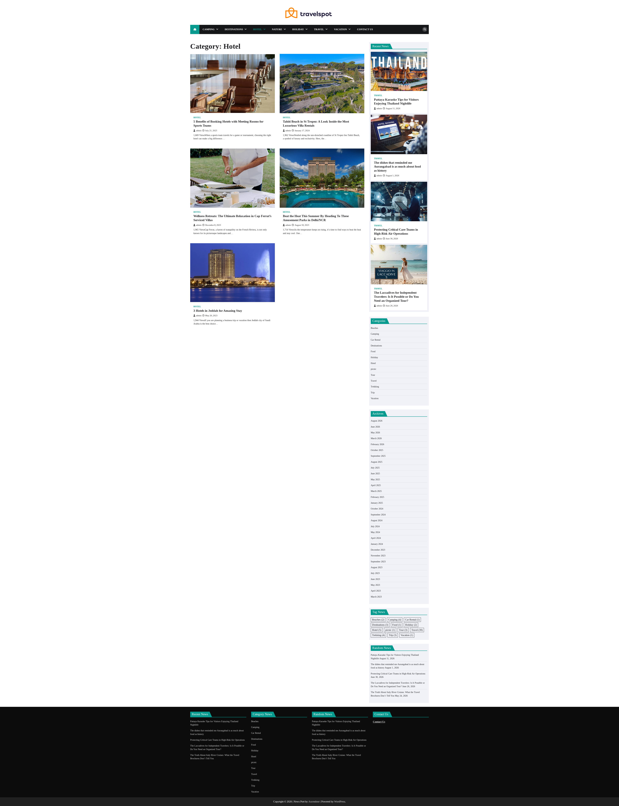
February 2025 (377, 497)
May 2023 (375, 585)
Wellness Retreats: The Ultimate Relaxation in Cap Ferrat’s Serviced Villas (232, 218)
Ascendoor (313, 801)
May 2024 (375, 532)
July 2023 (375, 573)
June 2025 (375, 473)
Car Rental (375, 339)
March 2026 (376, 438)
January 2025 (377, 503)
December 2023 (378, 549)
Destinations (234, 29)
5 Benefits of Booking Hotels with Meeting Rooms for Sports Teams (228, 123)
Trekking (375, 386)
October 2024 (377, 508)
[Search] (424, 29)
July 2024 (375, 526)
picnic (373, 369)
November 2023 (378, 555)
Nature (277, 29)
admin (198, 130)
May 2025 (375, 479)
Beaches (374, 328)
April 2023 (376, 590)
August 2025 (376, 462)
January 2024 (377, 544)
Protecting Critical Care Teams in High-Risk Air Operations (396, 231)
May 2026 (375, 432)
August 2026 (376, 420)
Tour (373, 375)
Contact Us (365, 29)
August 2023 (376, 567)
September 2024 (378, 514)
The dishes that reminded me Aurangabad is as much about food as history (397, 166)
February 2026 (377, 444)
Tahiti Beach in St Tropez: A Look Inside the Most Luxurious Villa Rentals (316, 123)
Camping (209, 29)
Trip (373, 392)
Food (373, 351)
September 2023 (378, 561)
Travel (319, 29)
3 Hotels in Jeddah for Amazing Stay (217, 310)
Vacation (340, 29)
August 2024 (376, 520)
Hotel (257, 29)
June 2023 (375, 579)
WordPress (339, 801)
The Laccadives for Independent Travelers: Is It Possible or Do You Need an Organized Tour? (396, 296)
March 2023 (376, 596)
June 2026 (375, 426)
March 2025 (376, 491)
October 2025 (377, 450)
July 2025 (375, 467)
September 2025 (378, 456)
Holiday (298, 29)
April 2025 (376, 485)
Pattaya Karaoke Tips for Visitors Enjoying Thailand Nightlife (396, 101)
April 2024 (376, 538)
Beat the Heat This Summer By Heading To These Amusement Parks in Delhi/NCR (316, 218)
